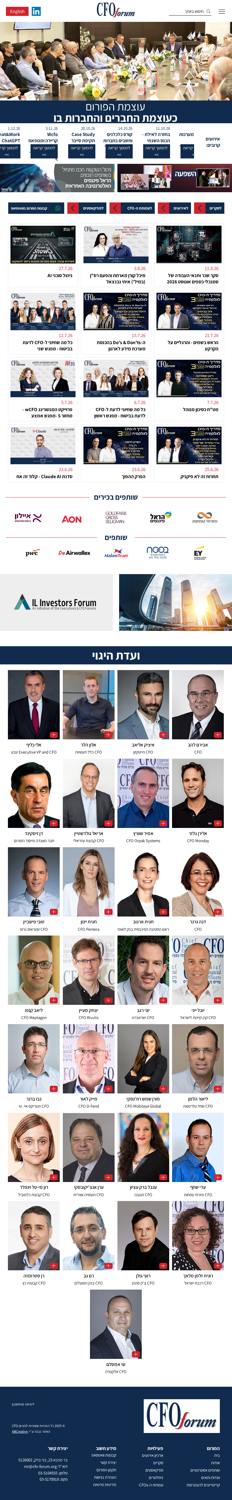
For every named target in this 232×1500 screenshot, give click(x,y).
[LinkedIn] (36, 11)
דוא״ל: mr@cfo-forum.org (46, 1466)
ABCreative (20, 1431)
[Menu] (222, 11)
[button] (167, 151)
